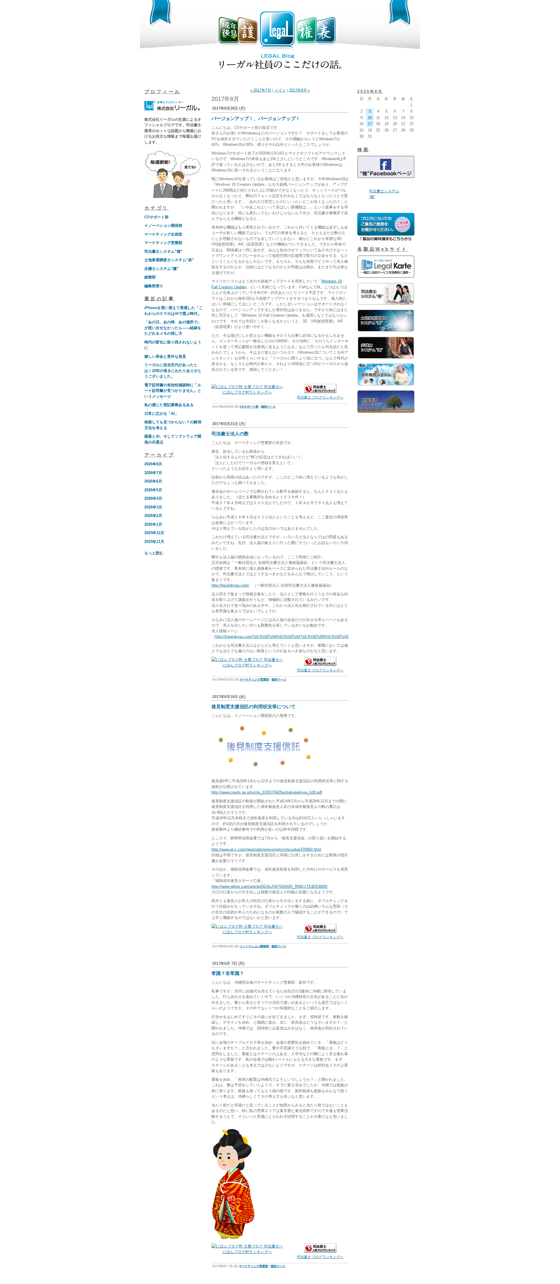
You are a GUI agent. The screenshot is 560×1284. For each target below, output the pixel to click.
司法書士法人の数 (230, 433)
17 (370, 124)
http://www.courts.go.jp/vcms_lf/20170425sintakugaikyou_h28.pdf (266, 792)
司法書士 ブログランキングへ (320, 397)
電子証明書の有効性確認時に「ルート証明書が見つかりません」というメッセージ (172, 391)
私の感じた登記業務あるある (169, 405)
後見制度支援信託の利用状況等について (253, 706)
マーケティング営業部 (163, 243)
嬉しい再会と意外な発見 (165, 356)
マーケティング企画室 (163, 234)
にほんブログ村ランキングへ (247, 392)
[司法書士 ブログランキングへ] (320, 392)
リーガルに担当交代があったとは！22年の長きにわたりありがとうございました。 (173, 370)
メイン (280, 90)
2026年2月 (153, 515)
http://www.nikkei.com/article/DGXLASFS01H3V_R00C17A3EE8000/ (269, 886)
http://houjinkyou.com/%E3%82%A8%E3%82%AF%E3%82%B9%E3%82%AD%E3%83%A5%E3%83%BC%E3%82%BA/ (319, 636)
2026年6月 (153, 481)
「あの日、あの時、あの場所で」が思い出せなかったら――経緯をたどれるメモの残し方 (172, 328)
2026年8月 (153, 464)
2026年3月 (153, 507)
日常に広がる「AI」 (161, 413)
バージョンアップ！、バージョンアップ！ (255, 118)
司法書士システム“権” (163, 251)
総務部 (150, 277)
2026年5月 (153, 490)
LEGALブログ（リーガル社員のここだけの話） (280, 41)
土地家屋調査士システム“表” (169, 260)
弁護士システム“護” (161, 268)
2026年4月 (153, 498)
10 (370, 117)
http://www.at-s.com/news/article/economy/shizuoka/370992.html (266, 849)
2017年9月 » (299, 90)
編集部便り (153, 286)
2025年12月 (154, 533)
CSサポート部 (156, 217)
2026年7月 (153, 473)
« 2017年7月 (260, 90)
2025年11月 (154, 541)
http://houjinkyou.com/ (230, 585)
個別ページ (268, 406)
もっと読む (153, 553)
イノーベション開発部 (163, 225)
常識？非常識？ (227, 973)
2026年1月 (153, 524)
